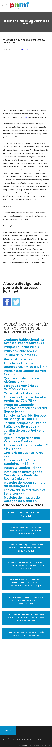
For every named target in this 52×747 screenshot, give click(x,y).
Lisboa (25, 50)
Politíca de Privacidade (21, 739)
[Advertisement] (26, 80)
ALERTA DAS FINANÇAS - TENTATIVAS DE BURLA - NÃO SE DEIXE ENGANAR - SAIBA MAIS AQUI (26, 548)
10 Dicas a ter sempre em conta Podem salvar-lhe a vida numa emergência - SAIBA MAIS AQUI (26, 583)
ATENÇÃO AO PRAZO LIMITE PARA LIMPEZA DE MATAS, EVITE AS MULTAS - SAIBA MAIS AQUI (26, 530)
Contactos (38, 739)
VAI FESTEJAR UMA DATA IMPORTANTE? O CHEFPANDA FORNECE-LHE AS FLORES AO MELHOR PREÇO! (26, 618)
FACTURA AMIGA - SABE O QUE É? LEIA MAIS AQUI (26, 514)
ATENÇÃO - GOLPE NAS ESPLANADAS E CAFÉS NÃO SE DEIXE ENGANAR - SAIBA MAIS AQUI (26, 565)
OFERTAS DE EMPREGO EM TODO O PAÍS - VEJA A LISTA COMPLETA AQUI (26, 633)
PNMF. (26, 746)
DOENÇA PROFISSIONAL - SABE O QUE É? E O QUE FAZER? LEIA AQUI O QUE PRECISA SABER (26, 600)
